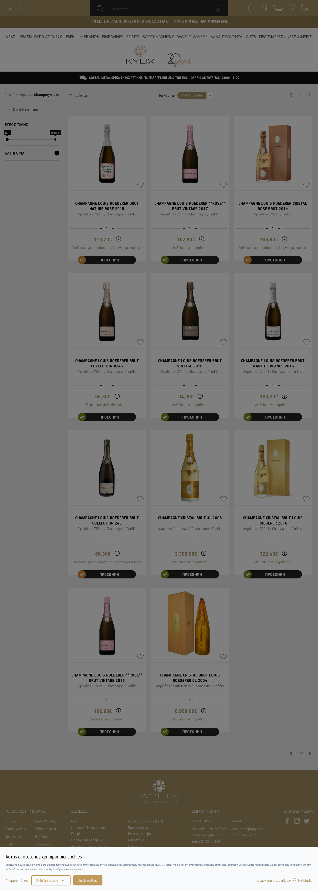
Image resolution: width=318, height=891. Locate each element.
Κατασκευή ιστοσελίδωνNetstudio (284, 880)
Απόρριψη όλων (17, 880)
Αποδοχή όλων (87, 880)
